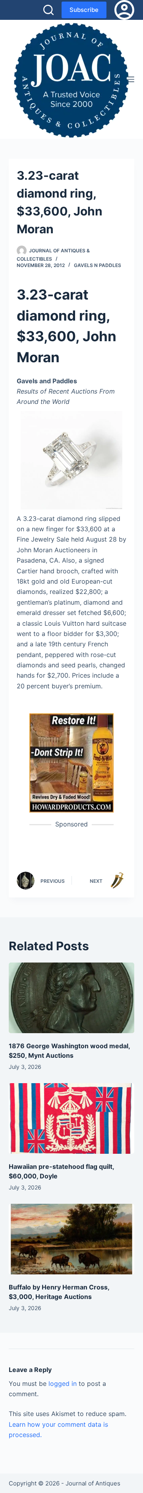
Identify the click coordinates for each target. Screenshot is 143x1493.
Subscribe (84, 9)
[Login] (124, 10)
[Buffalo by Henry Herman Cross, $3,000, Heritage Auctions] (72, 1239)
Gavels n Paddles (97, 265)
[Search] (48, 10)
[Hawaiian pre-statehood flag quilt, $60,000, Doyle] (72, 1118)
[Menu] (130, 79)
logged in (62, 1383)
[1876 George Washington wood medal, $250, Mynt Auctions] (72, 998)
